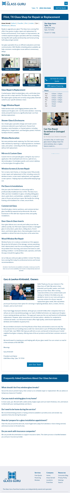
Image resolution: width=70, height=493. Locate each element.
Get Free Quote (61, 8)
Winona (13, 25)
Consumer (63, 136)
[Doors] (11, 79)
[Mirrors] (32, 64)
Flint (26, 23)
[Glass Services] (11, 64)
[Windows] (32, 79)
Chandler (20, 23)
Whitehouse (5, 25)
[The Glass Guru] (11, 477)
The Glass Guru (50, 136)
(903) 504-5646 (45, 8)
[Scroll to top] (67, 479)
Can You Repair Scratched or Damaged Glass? (54, 131)
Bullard (13, 23)
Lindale (31, 23)
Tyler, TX (35, 8)
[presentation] (55, 118)
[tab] (53, 153)
